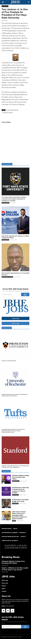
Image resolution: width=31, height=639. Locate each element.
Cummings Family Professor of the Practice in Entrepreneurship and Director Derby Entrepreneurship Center (13, 431)
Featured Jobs (7, 328)
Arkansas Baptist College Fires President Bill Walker (20, 477)
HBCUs (14, 520)
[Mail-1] (8, 610)
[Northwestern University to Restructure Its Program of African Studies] (6, 491)
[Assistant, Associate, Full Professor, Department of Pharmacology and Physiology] (15, 379)
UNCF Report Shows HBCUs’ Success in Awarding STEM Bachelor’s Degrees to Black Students (19, 515)
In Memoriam (15, 503)
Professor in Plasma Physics (9, 360)
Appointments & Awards (7, 276)
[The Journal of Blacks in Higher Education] (15, 2)
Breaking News (5, 239)
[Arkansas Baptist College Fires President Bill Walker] (6, 479)
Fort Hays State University (12, 110)
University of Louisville (7, 112)
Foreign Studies (5, 202)
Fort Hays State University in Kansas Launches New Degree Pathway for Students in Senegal (14, 198)
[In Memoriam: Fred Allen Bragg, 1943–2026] (6, 503)
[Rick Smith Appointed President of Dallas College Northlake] (15, 220)
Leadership (5, 6)
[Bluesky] (3, 610)
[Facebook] (12, 610)
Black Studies (15, 494)
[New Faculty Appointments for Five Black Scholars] (15, 257)
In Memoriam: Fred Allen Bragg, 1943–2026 (20, 500)
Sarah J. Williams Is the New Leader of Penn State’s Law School (15, 569)
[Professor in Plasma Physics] (15, 345)
